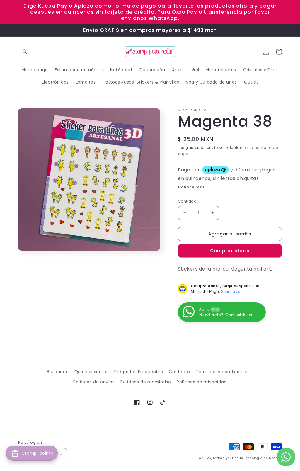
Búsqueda (58, 372)
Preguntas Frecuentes (138, 372)
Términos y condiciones (222, 372)
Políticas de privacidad (202, 382)
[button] (24, 51)
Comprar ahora (230, 251)
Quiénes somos (91, 372)
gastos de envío (201, 147)
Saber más (230, 291)
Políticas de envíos (94, 382)
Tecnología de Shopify (263, 458)
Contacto (179, 372)
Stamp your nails (228, 458)
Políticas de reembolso (145, 382)
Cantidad (187, 201)
